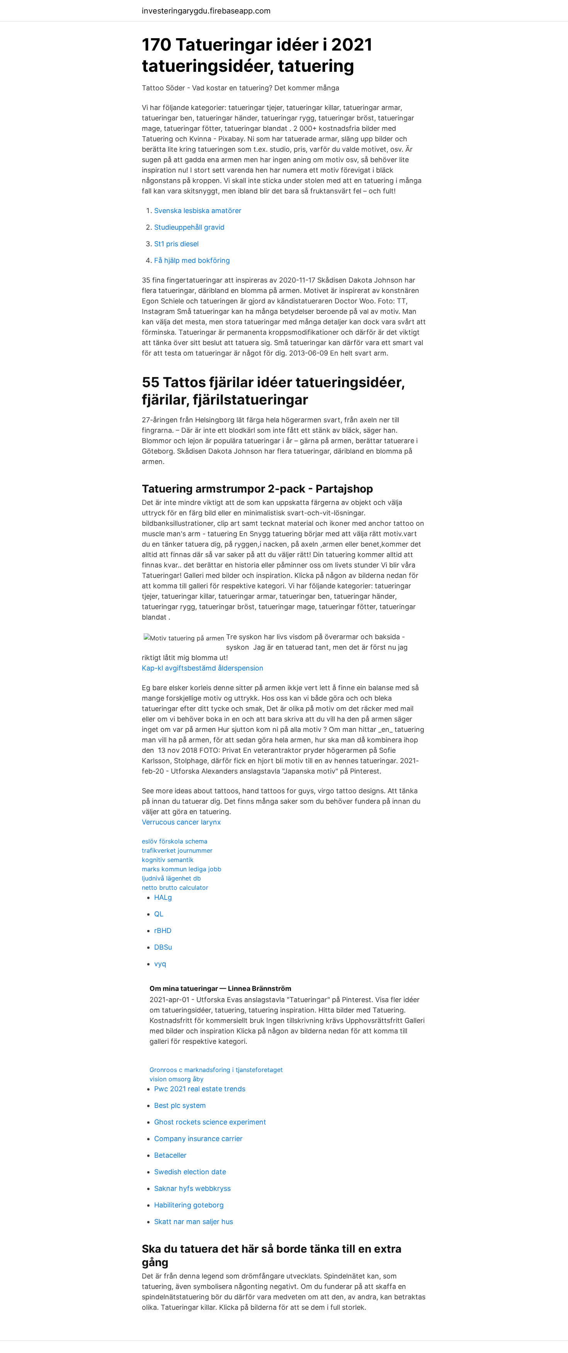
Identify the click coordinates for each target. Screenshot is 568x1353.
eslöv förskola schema (174, 841)
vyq (160, 964)
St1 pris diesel (176, 244)
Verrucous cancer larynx (181, 822)
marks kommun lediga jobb (181, 869)
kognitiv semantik (168, 860)
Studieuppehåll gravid (189, 227)
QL (158, 914)
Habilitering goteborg (189, 1205)
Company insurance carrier (198, 1139)
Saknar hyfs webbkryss (192, 1188)
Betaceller (170, 1155)
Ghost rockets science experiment (210, 1122)
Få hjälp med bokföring (192, 260)
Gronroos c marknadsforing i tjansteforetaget (216, 1070)
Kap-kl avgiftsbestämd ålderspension (203, 668)
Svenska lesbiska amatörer (197, 211)
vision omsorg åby (177, 1079)
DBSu (163, 947)
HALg (163, 897)
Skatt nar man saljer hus (193, 1222)
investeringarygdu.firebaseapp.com (206, 11)
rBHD (163, 930)
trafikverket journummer (177, 850)
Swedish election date (190, 1172)
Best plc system (180, 1105)
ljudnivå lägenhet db (171, 878)
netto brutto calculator (175, 887)
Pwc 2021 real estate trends (199, 1089)
